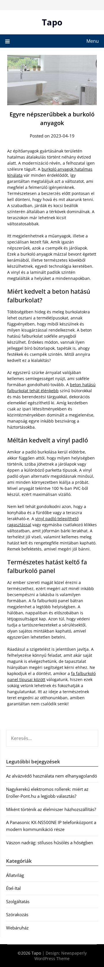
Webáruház (17, 928)
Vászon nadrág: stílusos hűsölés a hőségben (49, 842)
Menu (92, 41)
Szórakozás (17, 914)
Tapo (52, 22)
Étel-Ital (13, 888)
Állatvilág (15, 875)
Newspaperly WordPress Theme (60, 955)
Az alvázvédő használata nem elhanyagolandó (51, 776)
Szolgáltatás (17, 901)
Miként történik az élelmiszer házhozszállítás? (51, 809)
